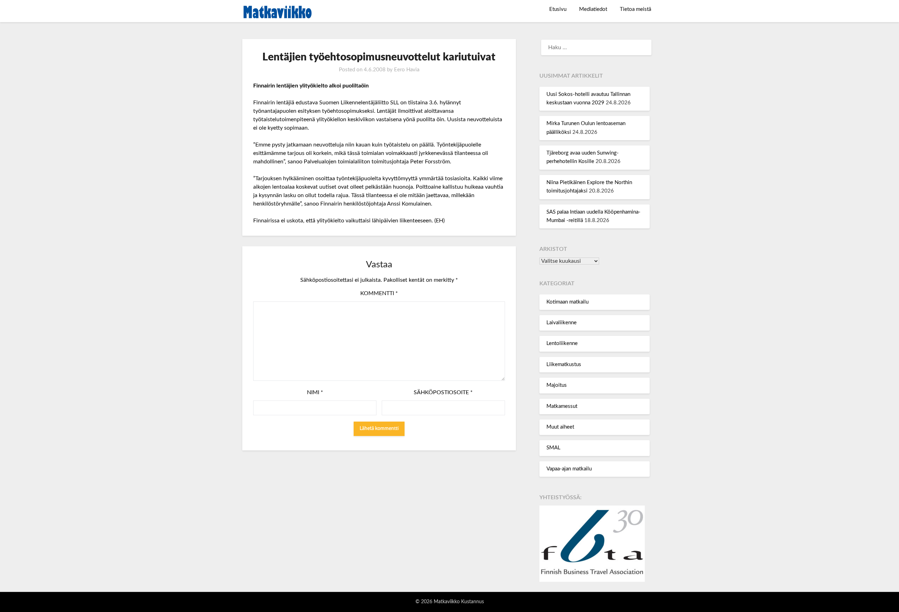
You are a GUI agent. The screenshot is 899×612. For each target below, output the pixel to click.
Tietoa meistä (635, 9)
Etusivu (557, 9)
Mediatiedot (593, 9)
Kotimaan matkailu (567, 302)
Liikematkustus (563, 364)
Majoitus (556, 385)
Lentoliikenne (562, 343)
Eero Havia (406, 69)
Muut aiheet (560, 427)
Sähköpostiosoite (443, 392)
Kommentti (379, 293)
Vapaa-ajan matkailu (569, 468)
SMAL (553, 447)
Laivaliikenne (561, 322)
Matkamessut (561, 406)
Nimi (315, 392)
